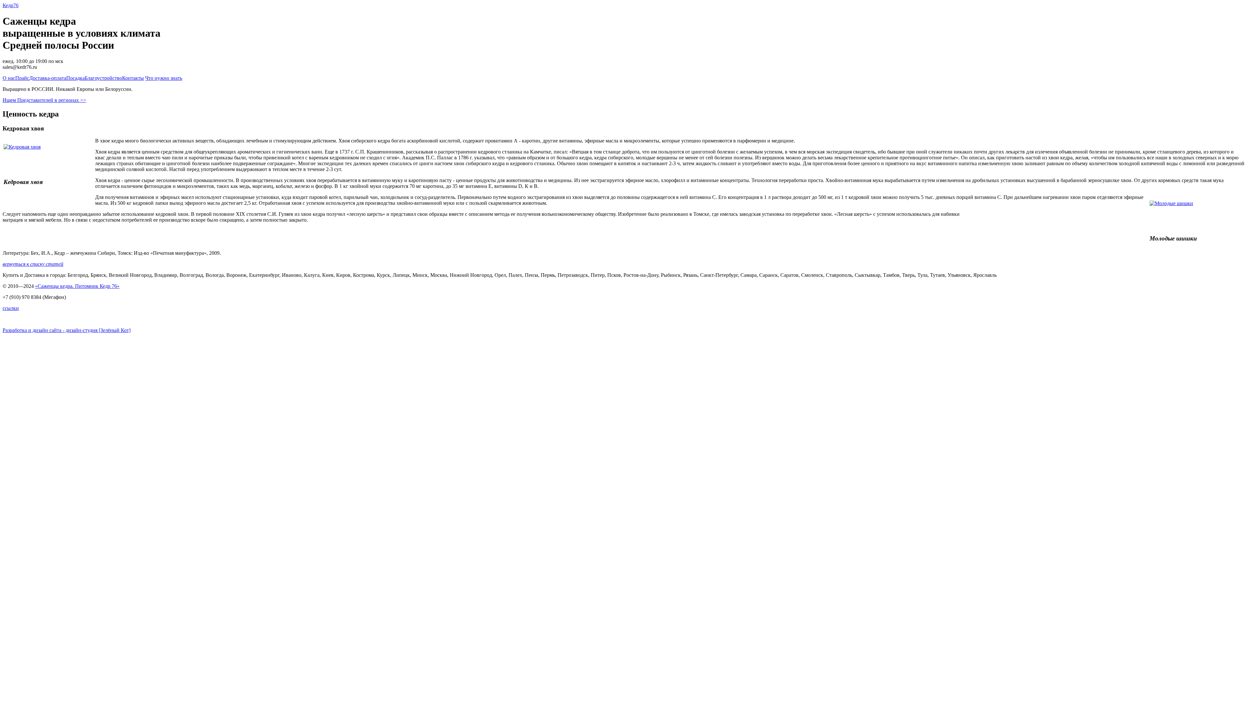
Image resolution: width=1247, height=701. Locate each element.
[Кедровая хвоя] (24, 147)
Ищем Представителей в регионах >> (44, 100)
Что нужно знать (163, 78)
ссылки (11, 308)
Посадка (75, 78)
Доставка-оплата (47, 78)
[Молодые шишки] (1169, 203)
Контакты (133, 78)
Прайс (22, 78)
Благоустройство (103, 78)
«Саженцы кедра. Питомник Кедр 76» (77, 286)
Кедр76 (11, 5)
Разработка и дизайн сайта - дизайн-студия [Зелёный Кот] (67, 330)
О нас (9, 78)
